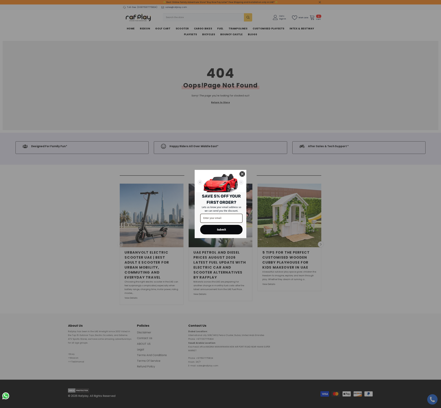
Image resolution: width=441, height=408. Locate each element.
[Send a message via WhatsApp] (6, 396)
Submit (221, 229)
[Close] (242, 174)
